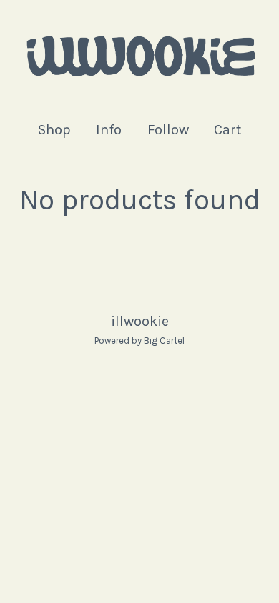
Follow (168, 129)
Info (109, 129)
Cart (228, 129)
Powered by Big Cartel (139, 340)
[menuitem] (54, 129)
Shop (54, 129)
